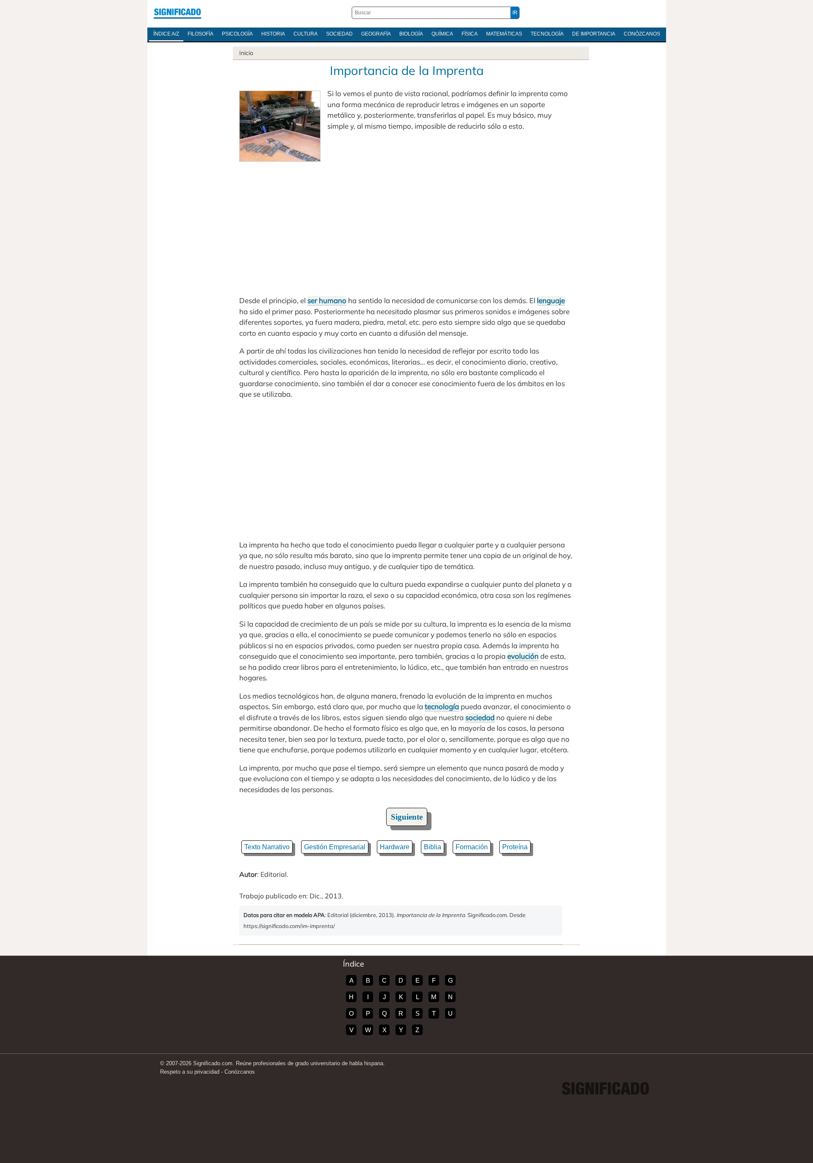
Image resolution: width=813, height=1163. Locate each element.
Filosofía (200, 34)
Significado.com (177, 13)
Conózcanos (642, 34)
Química (442, 34)
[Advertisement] (406, 225)
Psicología (237, 34)
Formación (472, 847)
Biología (411, 34)
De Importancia (593, 34)
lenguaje (551, 300)
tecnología (442, 706)
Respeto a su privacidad (189, 1072)
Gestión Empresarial (334, 847)
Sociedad (339, 34)
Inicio (246, 53)
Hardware (394, 847)
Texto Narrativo (267, 847)
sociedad (480, 717)
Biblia (432, 847)
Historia (273, 34)
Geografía (376, 34)
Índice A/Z (166, 34)
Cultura (305, 34)
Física (470, 34)
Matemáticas (504, 34)
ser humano (326, 300)
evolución (523, 656)
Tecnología (547, 34)
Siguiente (407, 816)
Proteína (515, 847)
